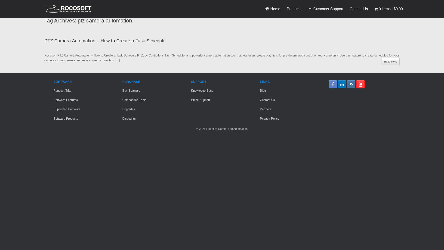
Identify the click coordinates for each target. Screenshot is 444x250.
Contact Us (359, 9)
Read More (390, 61)
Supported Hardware (66, 109)
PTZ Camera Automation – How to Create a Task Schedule (104, 40)
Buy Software (131, 90)
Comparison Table (134, 100)
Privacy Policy (269, 118)
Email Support (200, 100)
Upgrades (128, 109)
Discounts (129, 118)
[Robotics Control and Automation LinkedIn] (342, 84)
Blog (263, 90)
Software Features (65, 100)
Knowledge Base (202, 90)
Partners (265, 109)
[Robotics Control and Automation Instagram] (351, 84)
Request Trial (62, 90)
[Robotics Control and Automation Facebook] (333, 84)
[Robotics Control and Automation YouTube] (360, 84)
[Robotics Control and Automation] (69, 9)
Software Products (65, 118)
